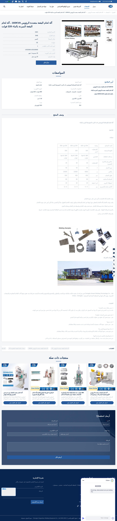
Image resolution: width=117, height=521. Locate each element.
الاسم (108, 420)
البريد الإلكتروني (53, 430)
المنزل (113, 12)
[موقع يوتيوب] (114, 272)
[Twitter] (23, 1)
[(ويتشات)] (114, 256)
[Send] (83, 518)
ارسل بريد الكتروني (37, 502)
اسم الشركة (54, 420)
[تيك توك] (114, 275)
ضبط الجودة (30, 6)
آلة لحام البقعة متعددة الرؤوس (95, 12)
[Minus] (83, 480)
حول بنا (52, 6)
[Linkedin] (19, 1)
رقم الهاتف (107, 430)
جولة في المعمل (41, 6)
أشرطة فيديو (77, 6)
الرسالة (107, 440)
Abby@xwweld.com (94, 1)
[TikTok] (78, 506)
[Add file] (113, 518)
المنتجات (86, 6)
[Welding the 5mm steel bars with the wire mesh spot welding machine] (83, 42)
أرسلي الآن (58, 457)
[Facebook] (26, 1)
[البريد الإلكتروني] (114, 249)
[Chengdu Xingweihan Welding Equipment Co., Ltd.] (110, 6)
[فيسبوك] (114, 260)
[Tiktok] (13, 1)
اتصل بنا (21, 6)
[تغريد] (114, 264)
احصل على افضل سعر (102, 402)
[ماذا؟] (114, 253)
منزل (94, 6)
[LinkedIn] (114, 268)
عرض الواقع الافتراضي (63, 6)
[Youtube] (16, 1)
